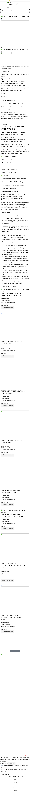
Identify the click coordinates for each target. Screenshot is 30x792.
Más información (4, 763)
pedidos (9, 220)
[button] (7, 631)
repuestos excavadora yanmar (15, 118)
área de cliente (16, 218)
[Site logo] (10, 5)
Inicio (2, 65)
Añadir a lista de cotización (16, 103)
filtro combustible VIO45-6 (13, 114)
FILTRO (27, 66)
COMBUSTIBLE (6, 68)
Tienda (7, 65)
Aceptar (12, 763)
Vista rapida (3, 635)
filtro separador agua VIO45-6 (13, 116)
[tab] (9, 123)
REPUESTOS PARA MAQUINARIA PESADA (12, 66)
